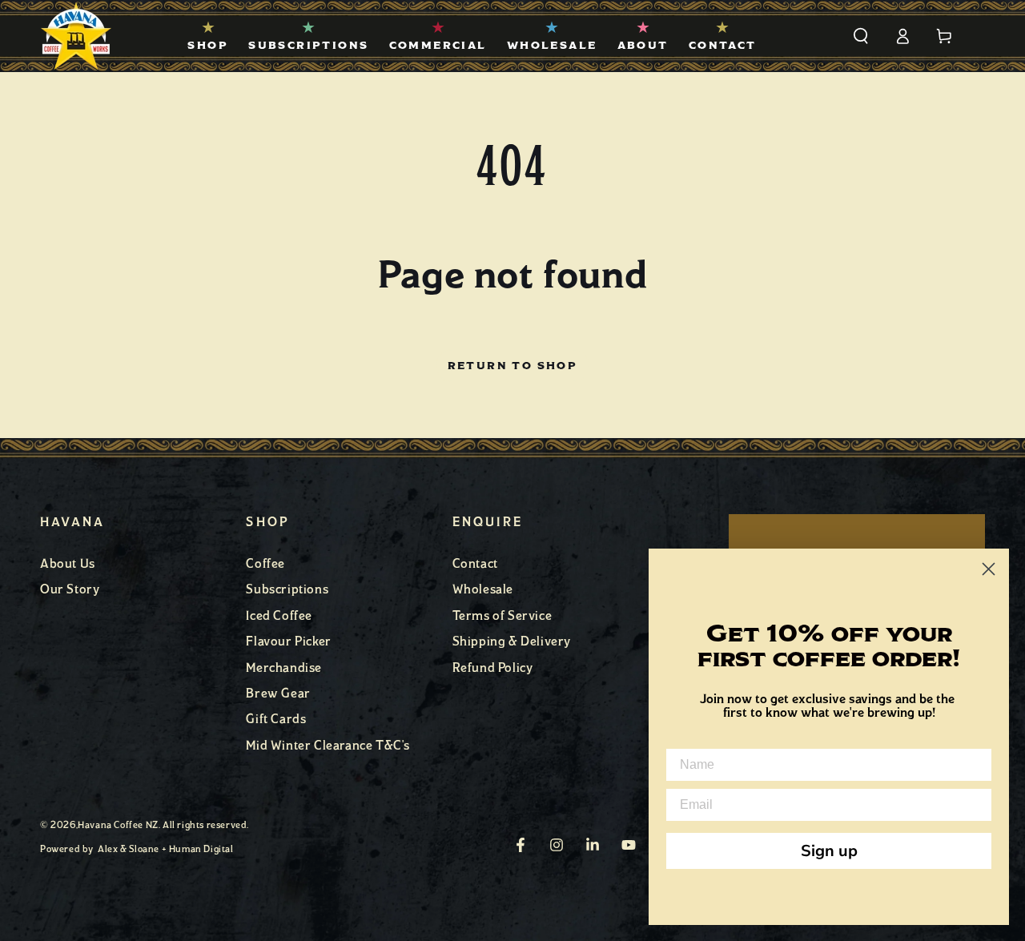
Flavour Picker (288, 641)
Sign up (829, 851)
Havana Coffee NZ (118, 825)
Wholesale (482, 589)
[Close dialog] (989, 569)
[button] (861, 36)
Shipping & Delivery (511, 641)
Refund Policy (492, 667)
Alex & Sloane (128, 849)
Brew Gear (278, 693)
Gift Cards (276, 719)
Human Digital (201, 849)
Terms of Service (502, 615)
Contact (475, 563)
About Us (67, 563)
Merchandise (284, 667)
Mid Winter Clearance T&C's (328, 745)
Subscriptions (287, 589)
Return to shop (513, 366)
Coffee (265, 563)
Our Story (69, 589)
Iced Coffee (279, 615)
